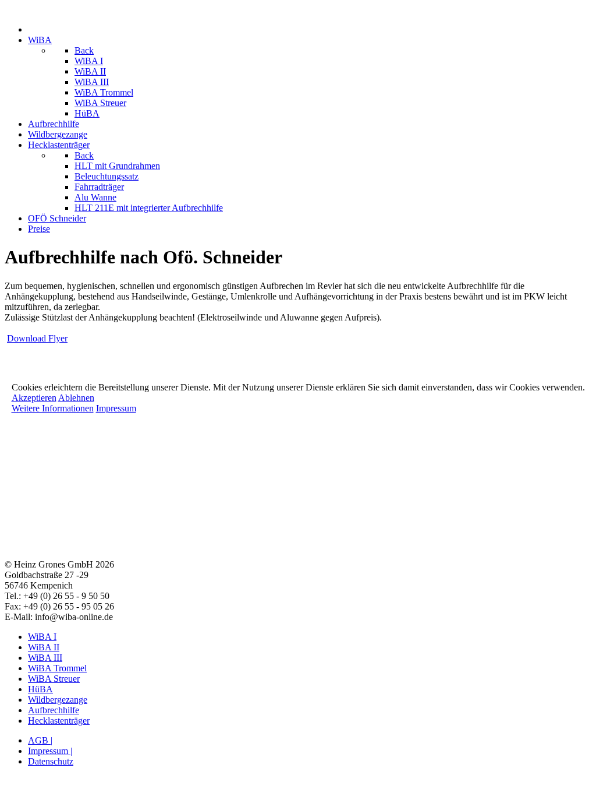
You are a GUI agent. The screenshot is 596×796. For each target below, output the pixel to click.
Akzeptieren (34, 398)
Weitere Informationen (53, 408)
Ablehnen (76, 398)
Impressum (116, 408)
